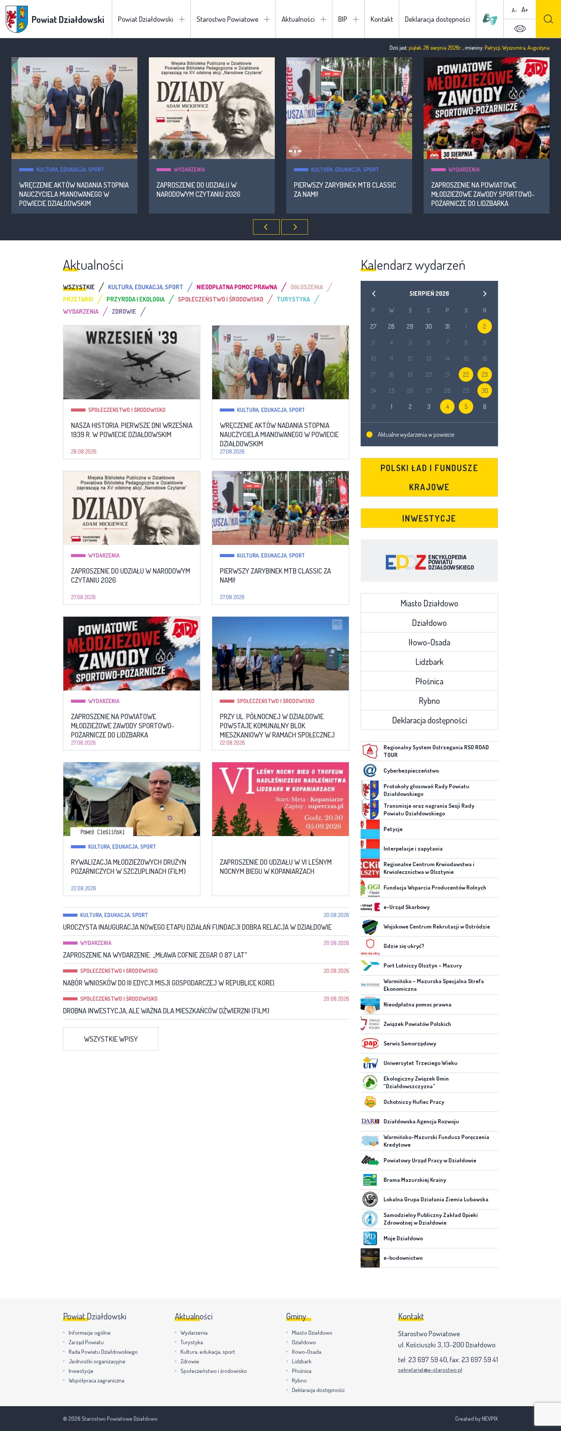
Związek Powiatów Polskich (417, 1023)
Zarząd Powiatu (86, 1342)
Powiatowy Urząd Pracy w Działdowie (430, 1160)
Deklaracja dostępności (437, 19)
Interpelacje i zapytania (413, 848)
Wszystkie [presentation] (79, 287)
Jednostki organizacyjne (97, 1361)
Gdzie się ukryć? (404, 946)
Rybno (429, 700)
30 (485, 390)
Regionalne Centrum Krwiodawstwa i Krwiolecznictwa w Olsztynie (429, 868)
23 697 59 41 (479, 1359)
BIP (342, 19)
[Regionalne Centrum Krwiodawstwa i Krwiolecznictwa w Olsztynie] (370, 868)
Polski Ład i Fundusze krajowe (429, 477)
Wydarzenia (189, 169)
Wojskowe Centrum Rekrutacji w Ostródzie (437, 926)
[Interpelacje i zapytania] (370, 848)
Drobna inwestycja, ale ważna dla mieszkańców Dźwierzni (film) (166, 1010)
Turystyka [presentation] (293, 299)
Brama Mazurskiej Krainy (415, 1179)
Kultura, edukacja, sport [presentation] (145, 287)
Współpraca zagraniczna (96, 1380)
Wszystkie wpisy (111, 1039)
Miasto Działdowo (429, 603)
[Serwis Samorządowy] (370, 1043)
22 (466, 374)
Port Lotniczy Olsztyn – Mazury (423, 965)
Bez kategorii (254, 846)
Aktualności (298, 19)
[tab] (85, 287)
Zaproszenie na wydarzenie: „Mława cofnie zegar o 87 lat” (155, 954)
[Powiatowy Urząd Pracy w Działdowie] (370, 1160)
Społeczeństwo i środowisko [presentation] (220, 299)
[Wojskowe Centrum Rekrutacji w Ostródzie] (370, 926)
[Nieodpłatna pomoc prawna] (370, 1004)
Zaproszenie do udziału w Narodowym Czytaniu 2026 (198, 189)
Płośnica (429, 681)
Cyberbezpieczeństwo (411, 770)
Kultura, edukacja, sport (70, 169)
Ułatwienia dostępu (520, 28)
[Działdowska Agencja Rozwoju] (370, 1121)
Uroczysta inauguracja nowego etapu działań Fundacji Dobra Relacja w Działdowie (197, 927)
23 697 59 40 (427, 1359)
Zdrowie (190, 1361)
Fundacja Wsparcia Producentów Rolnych (435, 887)
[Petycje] (370, 829)
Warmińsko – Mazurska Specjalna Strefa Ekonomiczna (434, 984)
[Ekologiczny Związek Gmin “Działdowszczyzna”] (370, 1082)
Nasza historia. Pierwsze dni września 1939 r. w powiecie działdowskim (131, 430)
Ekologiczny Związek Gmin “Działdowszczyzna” (416, 1082)
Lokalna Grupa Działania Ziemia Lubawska (436, 1199)
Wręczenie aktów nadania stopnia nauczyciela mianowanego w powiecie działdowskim (74, 194)
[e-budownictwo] (370, 1257)
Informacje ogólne (90, 1332)
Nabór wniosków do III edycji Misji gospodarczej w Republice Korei (168, 982)
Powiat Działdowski (145, 19)
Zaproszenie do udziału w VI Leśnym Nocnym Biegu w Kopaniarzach (276, 866)
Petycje (393, 829)
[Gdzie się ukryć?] (370, 946)
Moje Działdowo (403, 1238)
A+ (524, 9)
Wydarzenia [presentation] (80, 311)
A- (514, 10)
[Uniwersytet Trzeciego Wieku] (370, 1063)
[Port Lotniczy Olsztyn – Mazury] (370, 965)
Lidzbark (429, 661)
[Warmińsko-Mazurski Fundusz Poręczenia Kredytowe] (370, 1141)
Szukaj (548, 19)
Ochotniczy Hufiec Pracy (414, 1101)
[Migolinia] (490, 19)
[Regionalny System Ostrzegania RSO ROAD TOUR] (370, 751)
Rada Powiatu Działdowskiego (103, 1351)
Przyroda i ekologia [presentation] (135, 299)
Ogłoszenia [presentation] (306, 287)
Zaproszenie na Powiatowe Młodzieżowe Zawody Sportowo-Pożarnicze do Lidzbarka (483, 194)
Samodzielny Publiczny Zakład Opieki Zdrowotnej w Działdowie (431, 1218)
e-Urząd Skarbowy (407, 907)
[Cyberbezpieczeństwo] (370, 770)
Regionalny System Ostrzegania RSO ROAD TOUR (436, 751)
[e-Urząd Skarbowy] (370, 907)
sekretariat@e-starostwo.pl (430, 1369)
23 (485, 374)
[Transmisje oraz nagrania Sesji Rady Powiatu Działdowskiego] (370, 809)
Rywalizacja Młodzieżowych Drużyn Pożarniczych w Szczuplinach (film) (128, 866)
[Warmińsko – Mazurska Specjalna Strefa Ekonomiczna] (370, 985)
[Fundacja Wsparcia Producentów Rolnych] (370, 887)
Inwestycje (429, 518)
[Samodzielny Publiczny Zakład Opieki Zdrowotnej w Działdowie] (370, 1218)
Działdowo (429, 622)
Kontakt (382, 19)
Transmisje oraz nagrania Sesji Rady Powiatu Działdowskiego (429, 809)
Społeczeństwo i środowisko (127, 410)
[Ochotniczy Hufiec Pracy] (370, 1102)
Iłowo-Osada (429, 642)
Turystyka (192, 1342)
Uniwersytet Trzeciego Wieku (421, 1062)
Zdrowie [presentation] (124, 311)
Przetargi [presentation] (78, 299)
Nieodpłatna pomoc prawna (417, 1004)
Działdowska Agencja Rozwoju (421, 1121)
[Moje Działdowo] (370, 1238)
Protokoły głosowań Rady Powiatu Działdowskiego (426, 790)
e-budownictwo (403, 1257)
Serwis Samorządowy (410, 1043)
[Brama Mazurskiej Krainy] (370, 1180)
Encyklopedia (429, 561)
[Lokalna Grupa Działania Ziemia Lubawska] (370, 1199)
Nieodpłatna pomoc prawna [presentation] (237, 287)
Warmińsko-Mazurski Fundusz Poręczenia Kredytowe (436, 1140)
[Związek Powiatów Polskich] (370, 1024)
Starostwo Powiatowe (227, 19)
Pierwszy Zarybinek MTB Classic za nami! (345, 189)
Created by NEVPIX (476, 1418)
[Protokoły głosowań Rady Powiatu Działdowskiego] (370, 790)
